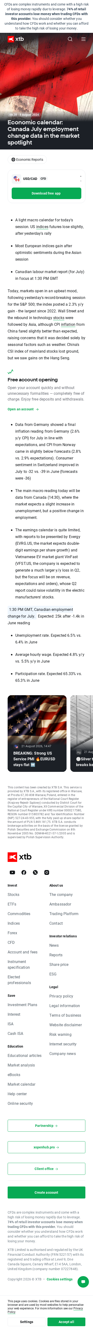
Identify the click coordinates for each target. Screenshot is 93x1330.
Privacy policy (61, 995)
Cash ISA (15, 1033)
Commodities (19, 913)
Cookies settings (59, 1279)
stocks (58, 317)
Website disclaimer (65, 1024)
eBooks (14, 1074)
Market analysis (21, 1064)
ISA (10, 1023)
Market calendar (21, 1084)
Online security (20, 1103)
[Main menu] (83, 39)
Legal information (64, 1005)
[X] (35, 872)
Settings (26, 1321)
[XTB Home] (14, 39)
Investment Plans (22, 1004)
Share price (59, 964)
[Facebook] (24, 872)
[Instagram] (47, 872)
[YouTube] (12, 872)
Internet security (63, 1043)
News (54, 945)
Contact (56, 923)
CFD (11, 942)
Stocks (13, 894)
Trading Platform (63, 913)
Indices (14, 923)
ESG (53, 973)
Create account (46, 1192)
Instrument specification (19, 964)
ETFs (12, 903)
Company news (62, 1053)
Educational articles (24, 1055)
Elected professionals (19, 979)
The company (61, 894)
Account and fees (22, 951)
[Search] (70, 39)
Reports (55, 954)
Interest (14, 1014)
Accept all (66, 1321)
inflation (68, 324)
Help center (17, 1093)
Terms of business (65, 1015)
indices (42, 226)
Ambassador (60, 903)
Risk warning (60, 1034)
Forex (12, 932)
